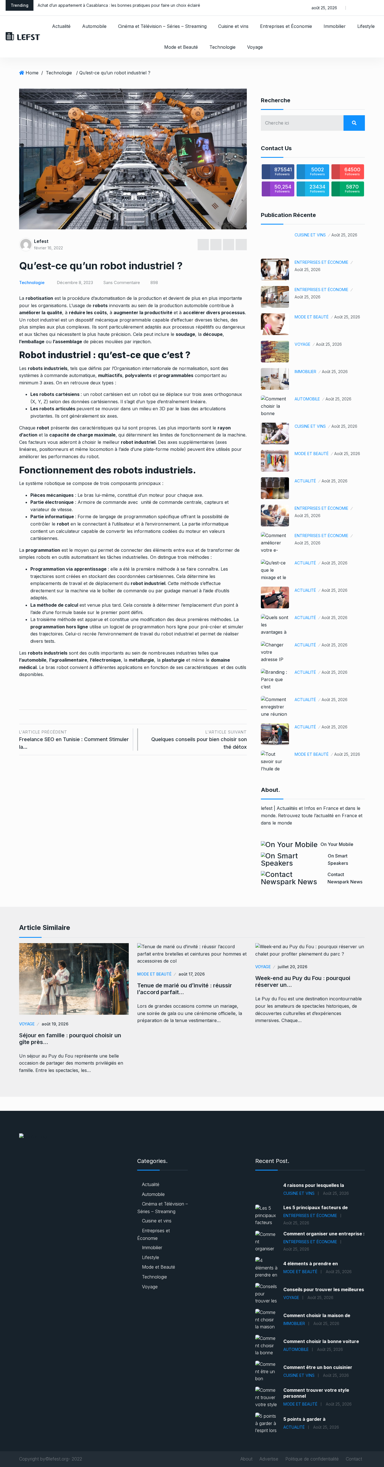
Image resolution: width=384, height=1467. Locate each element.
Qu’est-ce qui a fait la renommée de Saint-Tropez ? (85, 5)
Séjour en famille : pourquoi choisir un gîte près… (70, 1038)
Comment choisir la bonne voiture (321, 1341)
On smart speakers (338, 859)
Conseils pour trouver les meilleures (323, 1289)
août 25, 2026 (344, 234)
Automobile (94, 26)
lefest (41, 241)
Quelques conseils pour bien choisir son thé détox (199, 740)
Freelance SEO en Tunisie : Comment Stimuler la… (74, 740)
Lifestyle (366, 26)
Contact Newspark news (344, 878)
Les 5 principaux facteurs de (315, 1207)
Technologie (222, 47)
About (246, 1459)
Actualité (61, 26)
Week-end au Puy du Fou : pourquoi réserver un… (302, 981)
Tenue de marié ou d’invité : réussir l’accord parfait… (184, 989)
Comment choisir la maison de (316, 1315)
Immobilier (335, 26)
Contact (354, 1459)
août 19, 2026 (55, 1023)
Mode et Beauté (181, 47)
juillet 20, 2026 (292, 966)
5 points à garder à (304, 1419)
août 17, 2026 (192, 974)
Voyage (255, 47)
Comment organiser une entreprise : (324, 1233)
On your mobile (336, 844)
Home (32, 73)
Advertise (268, 1459)
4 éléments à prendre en (310, 1263)
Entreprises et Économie (286, 26)
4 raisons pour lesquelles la (313, 1185)
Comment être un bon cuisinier (317, 1367)
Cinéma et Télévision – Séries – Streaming (162, 26)
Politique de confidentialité (312, 1459)
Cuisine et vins (233, 26)
